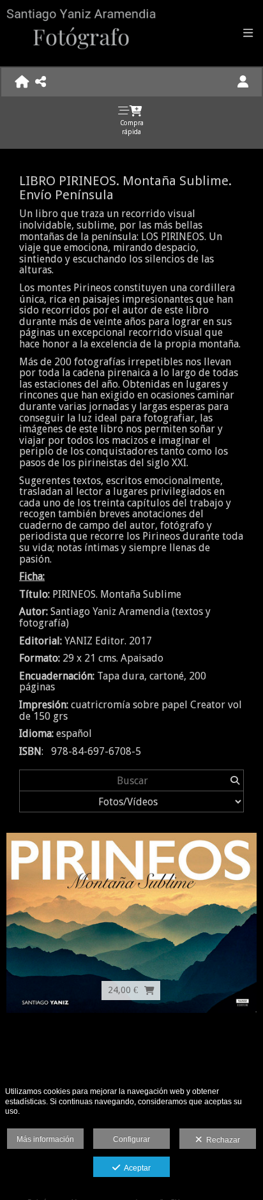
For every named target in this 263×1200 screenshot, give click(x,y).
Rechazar (221, 1139)
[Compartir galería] (40, 82)
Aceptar (135, 1168)
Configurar (131, 1139)
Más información (45, 1139)
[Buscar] (234, 780)
